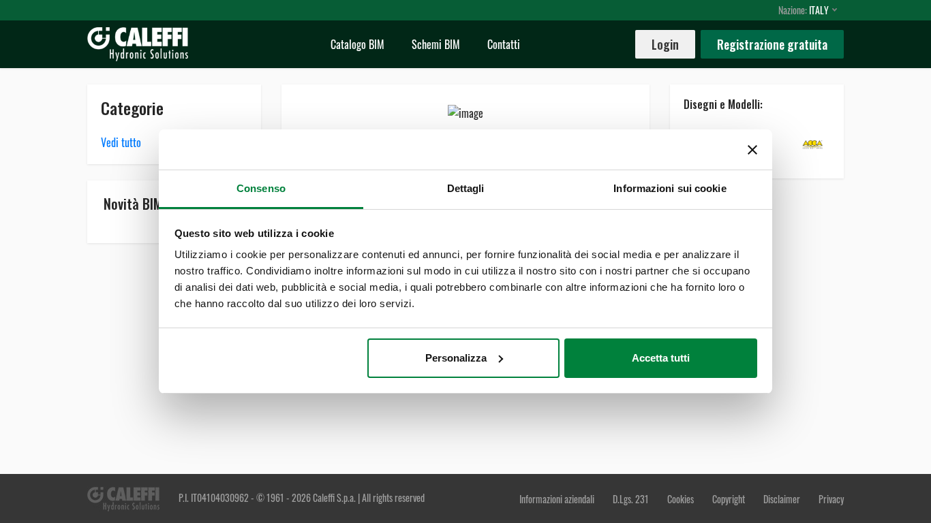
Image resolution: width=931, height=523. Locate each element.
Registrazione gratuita (772, 44)
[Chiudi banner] (752, 150)
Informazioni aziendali (557, 499)
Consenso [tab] (261, 188)
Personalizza (456, 358)
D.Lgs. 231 (632, 499)
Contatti (503, 44)
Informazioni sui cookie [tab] (669, 188)
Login (665, 44)
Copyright (728, 499)
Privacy (831, 499)
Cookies (680, 499)
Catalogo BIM (357, 44)
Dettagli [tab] (466, 188)
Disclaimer (782, 499)
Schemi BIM (436, 44)
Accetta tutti (661, 358)
